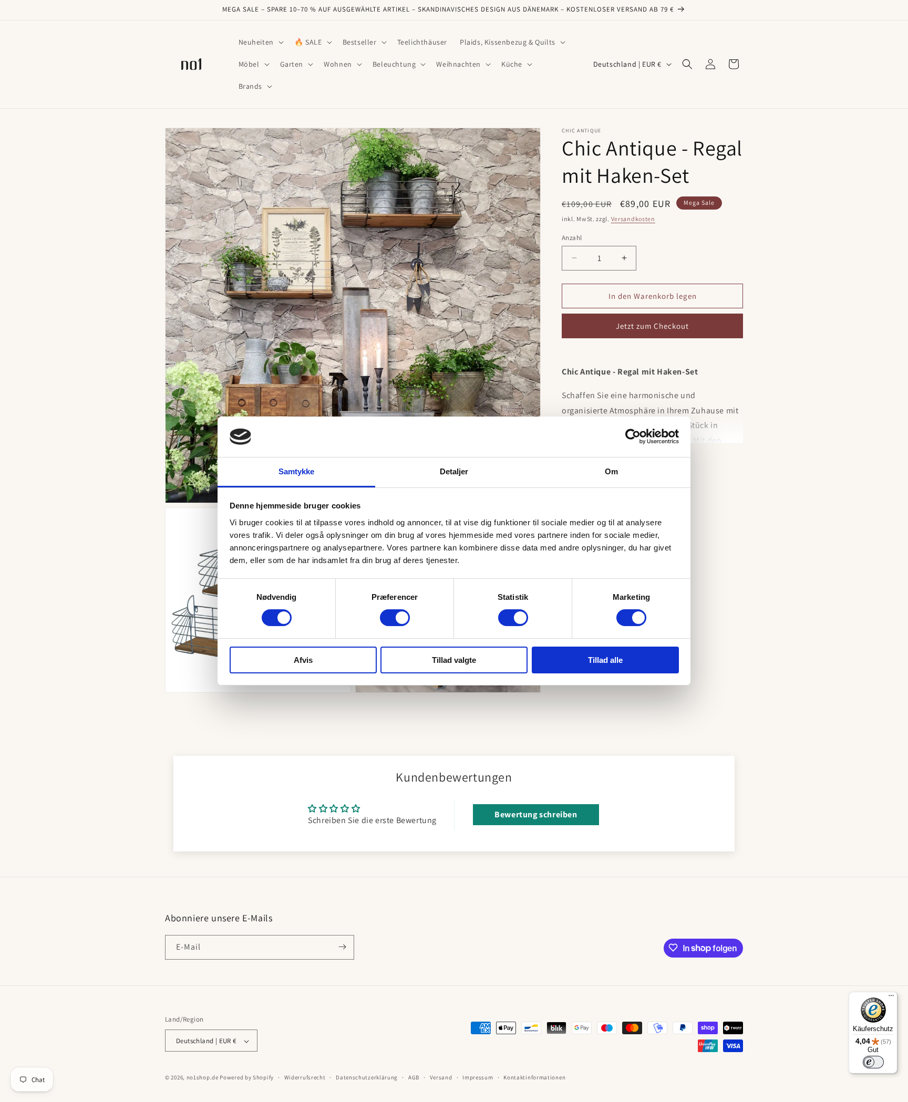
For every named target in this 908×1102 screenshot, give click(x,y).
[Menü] (891, 998)
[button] (260, 42)
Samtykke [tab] (296, 471)
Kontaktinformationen (534, 1077)
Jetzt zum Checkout (652, 325)
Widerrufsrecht (305, 1077)
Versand (441, 1077)
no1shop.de (203, 1078)
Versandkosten (633, 219)
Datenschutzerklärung (367, 1077)
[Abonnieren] (342, 946)
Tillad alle (605, 660)
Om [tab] (611, 471)
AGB (413, 1077)
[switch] (395, 617)
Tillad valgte (454, 660)
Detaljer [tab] (454, 471)
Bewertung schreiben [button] (535, 814)
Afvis (303, 660)
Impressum (477, 1077)
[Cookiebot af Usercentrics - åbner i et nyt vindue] (633, 436)
